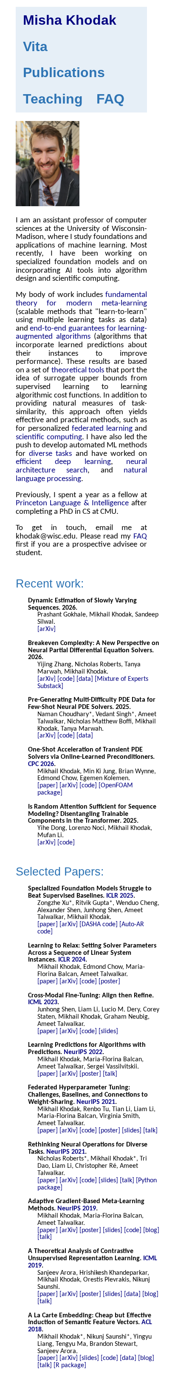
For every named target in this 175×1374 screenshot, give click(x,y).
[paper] (47, 785)
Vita (35, 46)
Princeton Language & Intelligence (72, 503)
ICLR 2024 (71, 959)
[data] (84, 679)
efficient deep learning (63, 462)
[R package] (70, 1365)
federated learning (102, 429)
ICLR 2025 (119, 896)
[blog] (151, 1230)
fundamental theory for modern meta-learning (81, 299)
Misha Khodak (69, 20)
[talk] (110, 1074)
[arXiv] (46, 629)
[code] (66, 679)
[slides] (108, 1031)
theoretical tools (77, 370)
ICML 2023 (42, 1002)
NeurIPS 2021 (95, 1102)
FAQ (110, 99)
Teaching (53, 99)
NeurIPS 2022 (83, 1052)
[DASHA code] (98, 924)
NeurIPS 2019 (76, 1208)
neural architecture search (81, 466)
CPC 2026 (41, 764)
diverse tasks (50, 454)
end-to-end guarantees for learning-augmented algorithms (81, 333)
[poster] (109, 981)
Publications (64, 72)
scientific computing (49, 437)
